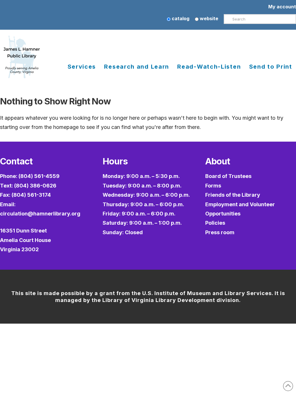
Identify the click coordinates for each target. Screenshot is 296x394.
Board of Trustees (228, 176)
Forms (213, 186)
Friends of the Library (232, 195)
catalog (180, 18)
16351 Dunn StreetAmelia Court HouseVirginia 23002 (25, 240)
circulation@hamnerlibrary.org (40, 214)
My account (282, 7)
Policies (215, 223)
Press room (219, 232)
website (208, 18)
